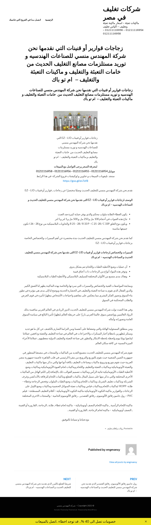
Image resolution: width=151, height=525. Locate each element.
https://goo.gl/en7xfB (75, 180)
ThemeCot (72, 510)
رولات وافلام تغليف (115, 428)
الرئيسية (49, 19)
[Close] (145, 521)
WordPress (92, 510)
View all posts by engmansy (123, 462)
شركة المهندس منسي (66, 505)
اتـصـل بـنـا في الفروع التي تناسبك (25, 19)
